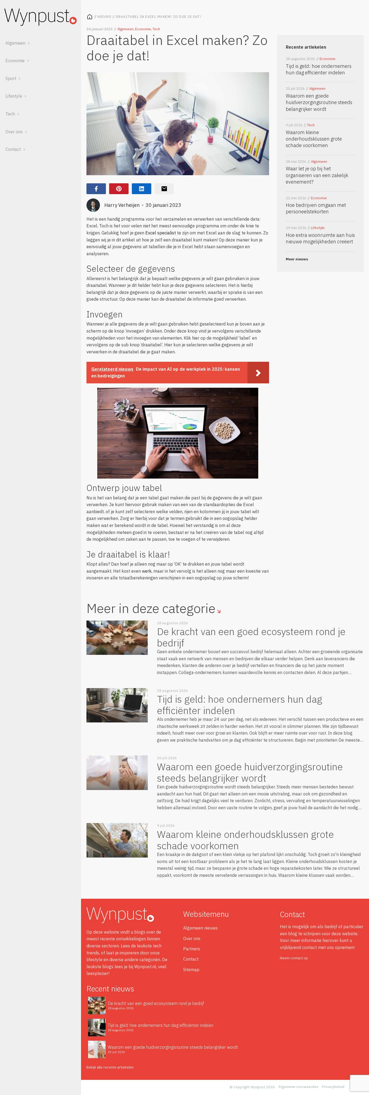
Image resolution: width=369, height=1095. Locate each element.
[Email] (164, 188)
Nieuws (105, 16)
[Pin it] (119, 188)
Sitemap (191, 969)
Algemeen (15, 43)
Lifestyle (13, 96)
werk (147, 571)
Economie (15, 60)
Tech (10, 114)
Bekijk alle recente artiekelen (110, 1067)
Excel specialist (160, 232)
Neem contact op (294, 958)
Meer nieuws (297, 259)
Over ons (14, 131)
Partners (191, 948)
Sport (10, 78)
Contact (13, 149)
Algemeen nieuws (200, 928)
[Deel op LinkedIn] (141, 188)
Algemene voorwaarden (298, 1086)
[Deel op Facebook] (96, 188)
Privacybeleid (333, 1086)
